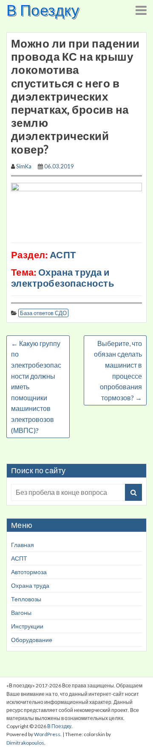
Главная (22, 544)
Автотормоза (29, 571)
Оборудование (31, 639)
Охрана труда (30, 585)
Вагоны (21, 612)
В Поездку (42, 9)
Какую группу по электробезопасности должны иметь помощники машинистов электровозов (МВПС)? (36, 386)
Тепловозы (26, 599)
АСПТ (19, 558)
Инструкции (27, 626)
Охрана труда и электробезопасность (62, 277)
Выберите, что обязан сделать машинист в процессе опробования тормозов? (118, 370)
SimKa (23, 166)
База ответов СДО (43, 313)
